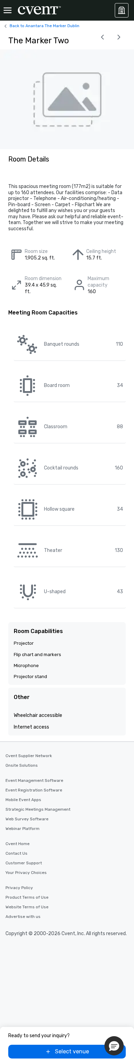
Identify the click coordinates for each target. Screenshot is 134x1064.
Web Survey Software (26, 819)
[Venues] (122, 10)
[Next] (119, 37)
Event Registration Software (33, 790)
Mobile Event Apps (23, 799)
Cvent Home (17, 843)
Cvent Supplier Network (28, 755)
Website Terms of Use (26, 907)
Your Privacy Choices (26, 872)
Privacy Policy (19, 887)
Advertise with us (23, 916)
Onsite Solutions (21, 765)
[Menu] (7, 10)
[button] (114, 1045)
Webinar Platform (22, 828)
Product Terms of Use (26, 897)
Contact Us (16, 853)
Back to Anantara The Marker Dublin (44, 25)
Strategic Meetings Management (37, 809)
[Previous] (102, 37)
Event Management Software (34, 780)
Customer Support (23, 863)
